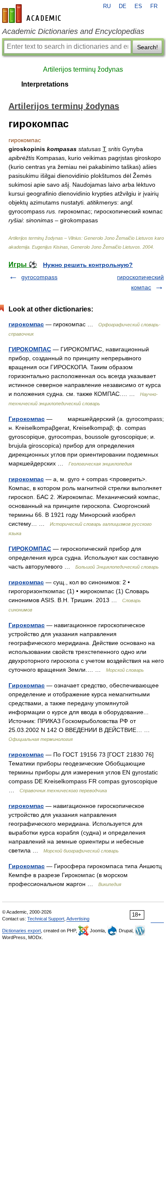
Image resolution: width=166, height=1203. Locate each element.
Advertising (77, 918)
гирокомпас (26, 324)
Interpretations (45, 84)
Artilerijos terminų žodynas (83, 69)
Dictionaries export (21, 930)
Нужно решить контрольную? (88, 264)
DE (122, 6)
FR (153, 6)
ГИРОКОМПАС (30, 349)
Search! (147, 47)
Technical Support (45, 918)
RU (107, 6)
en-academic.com (32, 13)
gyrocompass (39, 277)
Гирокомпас (27, 418)
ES (138, 6)
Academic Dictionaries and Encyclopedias (73, 31)
